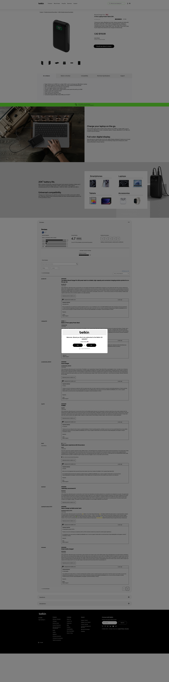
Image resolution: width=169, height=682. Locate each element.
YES (78, 345)
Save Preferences (85, 348)
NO (91, 345)
